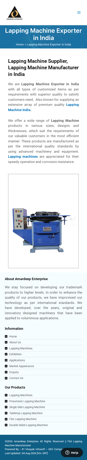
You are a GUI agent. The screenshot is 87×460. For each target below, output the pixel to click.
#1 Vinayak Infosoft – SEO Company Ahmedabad (51, 449)
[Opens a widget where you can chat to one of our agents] (72, 453)
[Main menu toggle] (79, 12)
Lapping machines (23, 156)
